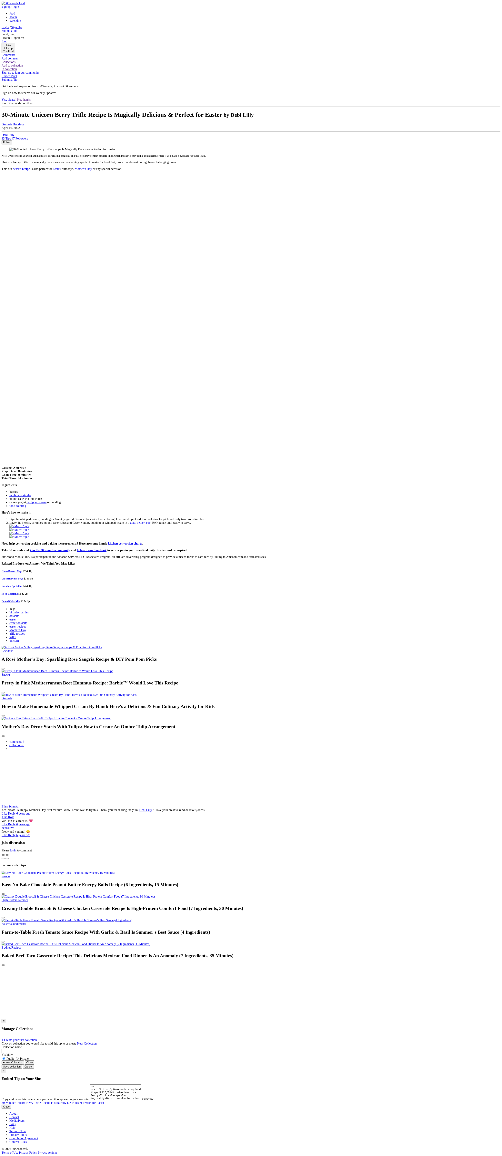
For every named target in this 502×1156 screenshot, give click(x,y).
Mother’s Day (83, 169)
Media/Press (17, 1120)
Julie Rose (8, 817)
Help (12, 1127)
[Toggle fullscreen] (7, 855)
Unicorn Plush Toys (12, 578)
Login (5, 27)
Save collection (12, 1066)
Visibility (7, 1054)
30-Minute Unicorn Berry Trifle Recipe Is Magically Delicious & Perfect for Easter (53, 1102)
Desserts (7, 124)
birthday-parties (19, 612)
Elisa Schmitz (10, 806)
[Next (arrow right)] (7, 858)
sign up (6, 6)
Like (5, 813)
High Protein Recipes (15, 900)
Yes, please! (9, 99)
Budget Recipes (11, 947)
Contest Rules (18, 1141)
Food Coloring (10, 593)
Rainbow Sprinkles (12, 586)
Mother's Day (17, 630)
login (13, 850)
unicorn (14, 640)
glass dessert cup (140, 522)
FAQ (12, 1124)
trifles (12, 637)
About (13, 1113)
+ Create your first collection (19, 1040)
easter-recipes (17, 626)
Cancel (28, 1066)
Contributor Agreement (23, 1138)
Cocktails (7, 650)
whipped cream (36, 502)
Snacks (6, 674)
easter (12, 619)
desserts (14, 616)
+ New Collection (12, 1062)
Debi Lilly (145, 810)
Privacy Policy (18, 1134)
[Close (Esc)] (3, 855)
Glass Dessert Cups (12, 571)
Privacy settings (47, 1152)
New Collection (87, 1043)
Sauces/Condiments (14, 923)
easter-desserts (18, 623)
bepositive (8, 827)
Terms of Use (17, 1131)
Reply (11, 813)
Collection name (12, 1047)
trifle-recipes (17, 633)
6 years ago (23, 813)
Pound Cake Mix (11, 601)
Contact (14, 1117)
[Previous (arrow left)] (3, 858)
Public (10, 1058)
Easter (56, 169)
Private (24, 1058)
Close (29, 1062)
